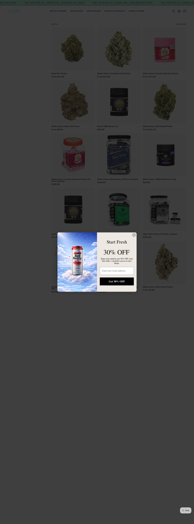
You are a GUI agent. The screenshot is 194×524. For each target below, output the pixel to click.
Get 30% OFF (117, 281)
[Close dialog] (134, 235)
